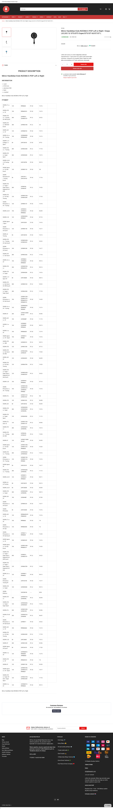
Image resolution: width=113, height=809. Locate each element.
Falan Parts (8, 805)
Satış (55, 17)
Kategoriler (5, 17)
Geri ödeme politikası (7, 750)
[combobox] (54, 9)
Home (3, 21)
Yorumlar (4, 756)
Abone (83, 728)
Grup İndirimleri (6, 744)
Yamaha (34, 17)
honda (41, 17)
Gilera (27, 17)
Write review (56, 711)
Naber (86, 768)
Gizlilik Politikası (6, 752)
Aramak (83, 9)
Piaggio (20, 17)
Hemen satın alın (77, 68)
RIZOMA (62, 28)
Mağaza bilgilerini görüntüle (69, 77)
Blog (59, 17)
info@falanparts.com (90, 771)
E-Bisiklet (49, 17)
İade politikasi (5, 748)
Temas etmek (5, 742)
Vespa (13, 17)
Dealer (3, 746)
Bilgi (64, 17)
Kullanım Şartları (6, 754)
